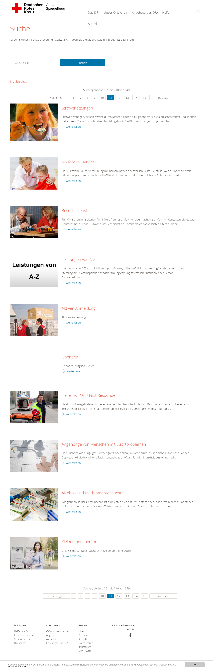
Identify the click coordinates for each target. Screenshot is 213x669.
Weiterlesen (73, 126)
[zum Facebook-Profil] (130, 635)
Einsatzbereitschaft (24, 635)
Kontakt (83, 639)
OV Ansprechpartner (57, 631)
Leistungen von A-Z (79, 259)
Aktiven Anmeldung (79, 308)
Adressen (84, 635)
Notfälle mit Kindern (79, 162)
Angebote (51, 635)
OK (194, 664)
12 (118, 98)
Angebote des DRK (145, 12)
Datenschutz (86, 643)
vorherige (56, 98)
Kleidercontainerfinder (81, 541)
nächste (163, 98)
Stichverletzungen (77, 108)
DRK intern (85, 650)
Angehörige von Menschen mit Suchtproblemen (104, 444)
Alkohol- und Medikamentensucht (91, 493)
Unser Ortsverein (116, 12)
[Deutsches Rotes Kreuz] (27, 8)
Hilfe (81, 631)
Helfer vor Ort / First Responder (89, 395)
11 (110, 98)
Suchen (82, 63)
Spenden (70, 357)
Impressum (85, 646)
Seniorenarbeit (22, 639)
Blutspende (20, 643)
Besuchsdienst (74, 210)
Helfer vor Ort (22, 631)
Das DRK (94, 12)
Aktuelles (51, 639)
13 (127, 98)
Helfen (167, 12)
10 (102, 98)
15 (144, 98)
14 (136, 98)
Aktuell (93, 24)
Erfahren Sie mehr (17, 666)
